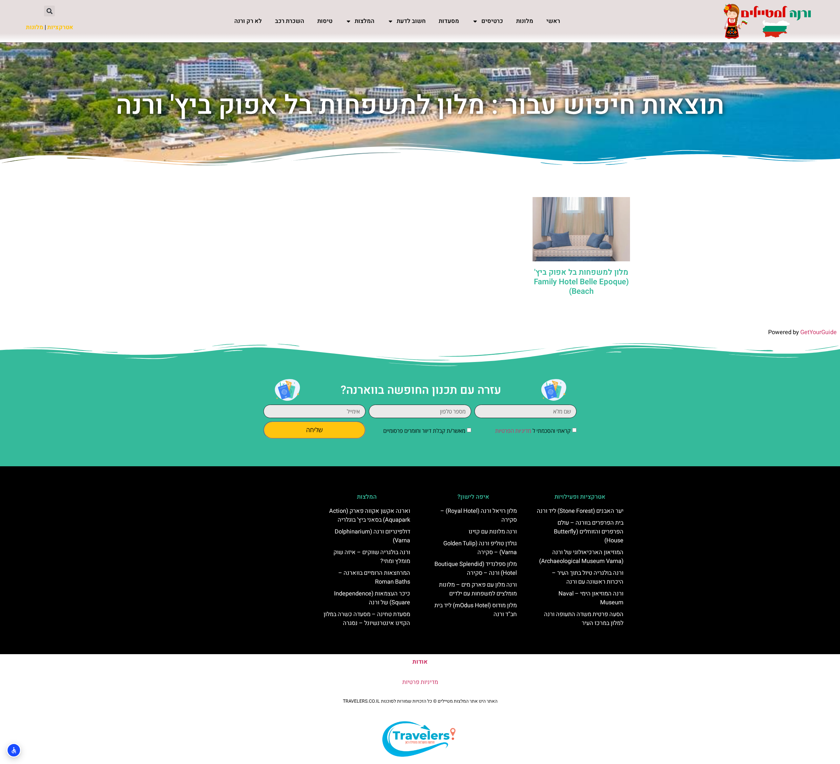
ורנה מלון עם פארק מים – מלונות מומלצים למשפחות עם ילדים (478, 589)
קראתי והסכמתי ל (533, 430)
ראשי (553, 21)
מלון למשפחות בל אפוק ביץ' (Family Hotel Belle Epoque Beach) (581, 282)
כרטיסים (492, 21)
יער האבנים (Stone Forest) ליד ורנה (580, 511)
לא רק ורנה (248, 21)
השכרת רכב (289, 21)
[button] (49, 11)
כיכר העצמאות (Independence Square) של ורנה (372, 598)
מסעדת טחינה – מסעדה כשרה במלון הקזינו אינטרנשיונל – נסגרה (367, 619)
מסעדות (449, 21)
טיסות (324, 21)
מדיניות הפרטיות (513, 430)
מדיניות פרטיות (420, 682)
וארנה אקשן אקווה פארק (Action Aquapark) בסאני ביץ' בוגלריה (369, 515)
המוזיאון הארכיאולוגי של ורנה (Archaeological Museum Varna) (581, 557)
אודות (420, 661)
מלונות (524, 21)
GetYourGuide (818, 332)
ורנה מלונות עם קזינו (493, 531)
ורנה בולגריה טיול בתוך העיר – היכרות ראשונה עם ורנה (587, 577)
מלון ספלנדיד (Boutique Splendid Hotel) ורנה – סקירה (475, 568)
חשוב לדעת (411, 21)
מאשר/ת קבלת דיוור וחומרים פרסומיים (424, 430)
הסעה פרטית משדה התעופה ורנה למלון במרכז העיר (583, 619)
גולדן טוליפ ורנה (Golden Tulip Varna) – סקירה (480, 548)
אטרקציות (60, 27)
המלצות (364, 21)
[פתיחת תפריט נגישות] (14, 750)
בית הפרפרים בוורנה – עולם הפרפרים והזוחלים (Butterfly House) (588, 531)
